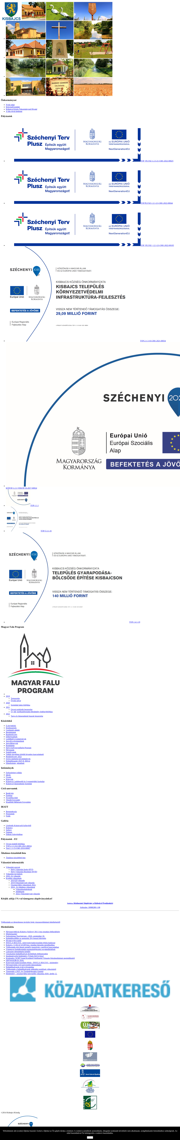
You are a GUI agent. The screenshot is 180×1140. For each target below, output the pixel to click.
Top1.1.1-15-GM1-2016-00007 (18, 848)
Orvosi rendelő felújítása (15, 844)
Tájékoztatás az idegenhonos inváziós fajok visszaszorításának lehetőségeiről (30, 922)
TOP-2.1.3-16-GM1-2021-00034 (19, 846)
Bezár (90, 1137)
